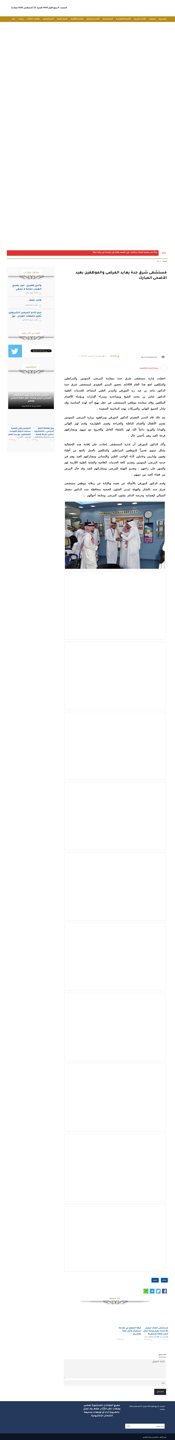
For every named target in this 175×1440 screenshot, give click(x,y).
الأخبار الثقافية (77, 19)
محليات (152, 19)
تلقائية (164, 1280)
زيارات (21, 19)
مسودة (155, 1280)
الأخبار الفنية (62, 19)
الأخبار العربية (140, 19)
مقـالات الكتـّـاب (33, 19)
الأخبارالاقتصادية (123, 19)
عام (13, 19)
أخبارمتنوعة (108, 19)
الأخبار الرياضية (93, 19)
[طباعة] (163, 357)
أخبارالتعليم (48, 19)
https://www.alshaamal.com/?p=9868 (149, 357)
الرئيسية (163, 19)
